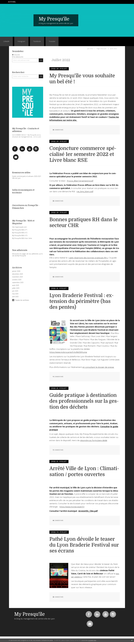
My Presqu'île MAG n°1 (19, 230)
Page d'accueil (101, 49)
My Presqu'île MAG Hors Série (22, 238)
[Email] (16, 157)
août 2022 (113, 49)
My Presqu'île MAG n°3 (19, 235)
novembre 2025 (17, 277)
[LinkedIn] (22, 149)
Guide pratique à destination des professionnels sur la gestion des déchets (84, 401)
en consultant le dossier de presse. (98, 367)
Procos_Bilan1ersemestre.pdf (80, 180)
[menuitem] (13, 2)
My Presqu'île (54, 19)
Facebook (37, 41)
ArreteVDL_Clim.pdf (88, 511)
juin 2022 (90, 49)
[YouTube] (29, 149)
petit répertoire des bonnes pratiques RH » (88, 257)
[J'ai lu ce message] (132, 640)
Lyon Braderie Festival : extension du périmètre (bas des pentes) (81, 301)
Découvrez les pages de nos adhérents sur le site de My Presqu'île (27, 255)
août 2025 (15, 285)
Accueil (12, 2)
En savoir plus (92, 640)
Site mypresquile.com (19, 227)
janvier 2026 (16, 271)
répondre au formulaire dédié (93, 440)
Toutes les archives (22, 300)
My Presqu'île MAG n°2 (19, 233)
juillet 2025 (15, 288)
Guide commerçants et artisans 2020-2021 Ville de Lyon (26, 177)
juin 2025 (15, 291)
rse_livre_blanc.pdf (85, 191)
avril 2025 (15, 297)
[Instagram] (36, 149)
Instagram (21, 41)
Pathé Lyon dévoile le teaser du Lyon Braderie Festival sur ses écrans (84, 545)
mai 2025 (15, 294)
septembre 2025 (17, 282)
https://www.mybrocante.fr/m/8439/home (68, 352)
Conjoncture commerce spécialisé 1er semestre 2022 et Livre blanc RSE (82, 154)
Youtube (52, 41)
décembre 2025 (17, 274)
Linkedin (6, 41)
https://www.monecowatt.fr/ (71, 506)
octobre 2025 (16, 280)
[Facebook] (15, 149)
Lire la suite (37, 137)
